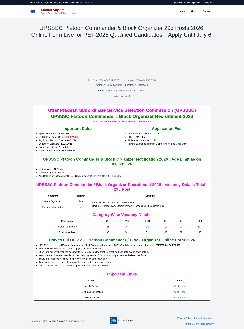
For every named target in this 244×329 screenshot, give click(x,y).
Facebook (110, 90)
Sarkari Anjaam (57, 321)
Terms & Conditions (203, 318)
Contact (207, 11)
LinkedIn (142, 90)
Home (181, 11)
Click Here (179, 286)
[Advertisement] (122, 59)
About (193, 11)
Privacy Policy (184, 318)
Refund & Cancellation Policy (198, 324)
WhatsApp (131, 90)
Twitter (120, 90)
